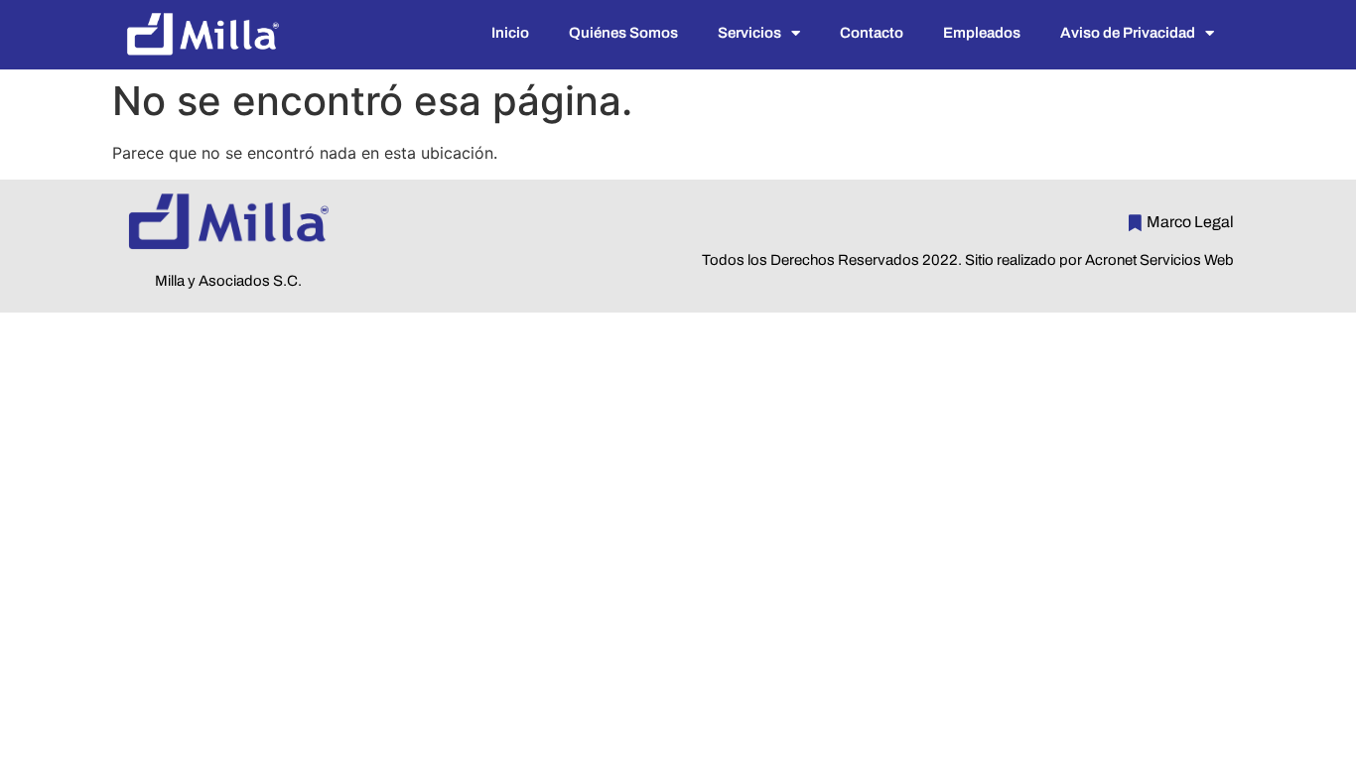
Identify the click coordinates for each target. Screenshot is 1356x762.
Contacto (871, 33)
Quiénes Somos (623, 33)
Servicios (749, 33)
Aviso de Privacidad (1127, 33)
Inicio (510, 33)
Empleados (981, 33)
